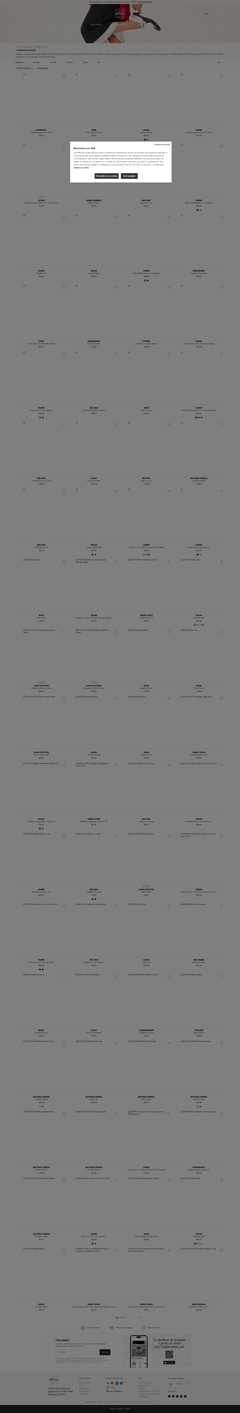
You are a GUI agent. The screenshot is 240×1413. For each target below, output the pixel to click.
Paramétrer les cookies (107, 176)
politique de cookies (81, 168)
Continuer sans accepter (162, 144)
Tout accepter (129, 176)
